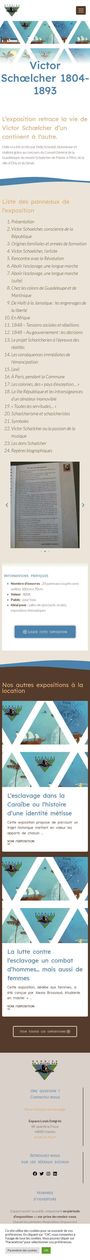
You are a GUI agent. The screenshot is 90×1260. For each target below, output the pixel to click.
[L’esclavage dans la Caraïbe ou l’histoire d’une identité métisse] (45, 744)
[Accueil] (27, 53)
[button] (6, 504)
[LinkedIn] (55, 1175)
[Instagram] (48, 1175)
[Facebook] (34, 1175)
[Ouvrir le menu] (81, 10)
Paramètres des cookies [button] (22, 1250)
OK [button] (46, 1250)
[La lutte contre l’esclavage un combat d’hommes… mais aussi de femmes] (45, 900)
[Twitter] (41, 1175)
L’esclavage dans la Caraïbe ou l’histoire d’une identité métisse (39, 804)
